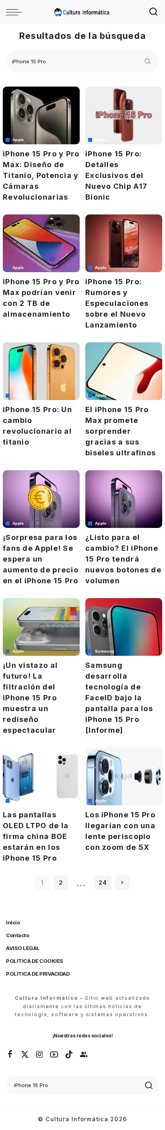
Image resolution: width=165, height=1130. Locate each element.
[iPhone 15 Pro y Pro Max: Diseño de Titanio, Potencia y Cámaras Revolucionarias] (41, 115)
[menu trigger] (16, 12)
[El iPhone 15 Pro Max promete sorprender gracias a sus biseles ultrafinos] (123, 371)
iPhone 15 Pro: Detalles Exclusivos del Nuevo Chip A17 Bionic (116, 175)
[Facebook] (10, 1054)
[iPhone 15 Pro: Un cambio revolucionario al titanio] (41, 371)
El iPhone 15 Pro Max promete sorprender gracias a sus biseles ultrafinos (120, 431)
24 (103, 882)
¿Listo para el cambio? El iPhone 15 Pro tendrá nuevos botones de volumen (123, 559)
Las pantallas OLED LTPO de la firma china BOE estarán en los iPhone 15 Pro (36, 836)
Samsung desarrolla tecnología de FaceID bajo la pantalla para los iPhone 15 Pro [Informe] (119, 697)
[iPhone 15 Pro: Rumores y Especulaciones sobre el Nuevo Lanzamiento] (123, 243)
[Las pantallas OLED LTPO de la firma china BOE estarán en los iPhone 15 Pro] (41, 776)
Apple (18, 140)
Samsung (105, 651)
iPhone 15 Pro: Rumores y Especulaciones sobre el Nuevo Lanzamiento (117, 303)
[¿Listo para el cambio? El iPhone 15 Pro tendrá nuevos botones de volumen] (123, 499)
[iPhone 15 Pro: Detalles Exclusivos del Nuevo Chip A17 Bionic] (123, 115)
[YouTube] (54, 1054)
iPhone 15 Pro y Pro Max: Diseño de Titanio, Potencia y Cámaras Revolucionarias (41, 175)
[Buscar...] (154, 12)
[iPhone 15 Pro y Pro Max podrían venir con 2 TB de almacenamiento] (41, 243)
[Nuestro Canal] (84, 1054)
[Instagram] (40, 1054)
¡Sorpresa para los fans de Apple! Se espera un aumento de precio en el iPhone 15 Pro (40, 559)
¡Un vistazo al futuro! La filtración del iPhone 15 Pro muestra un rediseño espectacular (30, 697)
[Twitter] (25, 1054)
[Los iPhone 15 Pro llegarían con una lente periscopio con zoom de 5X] (123, 776)
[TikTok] (69, 1054)
